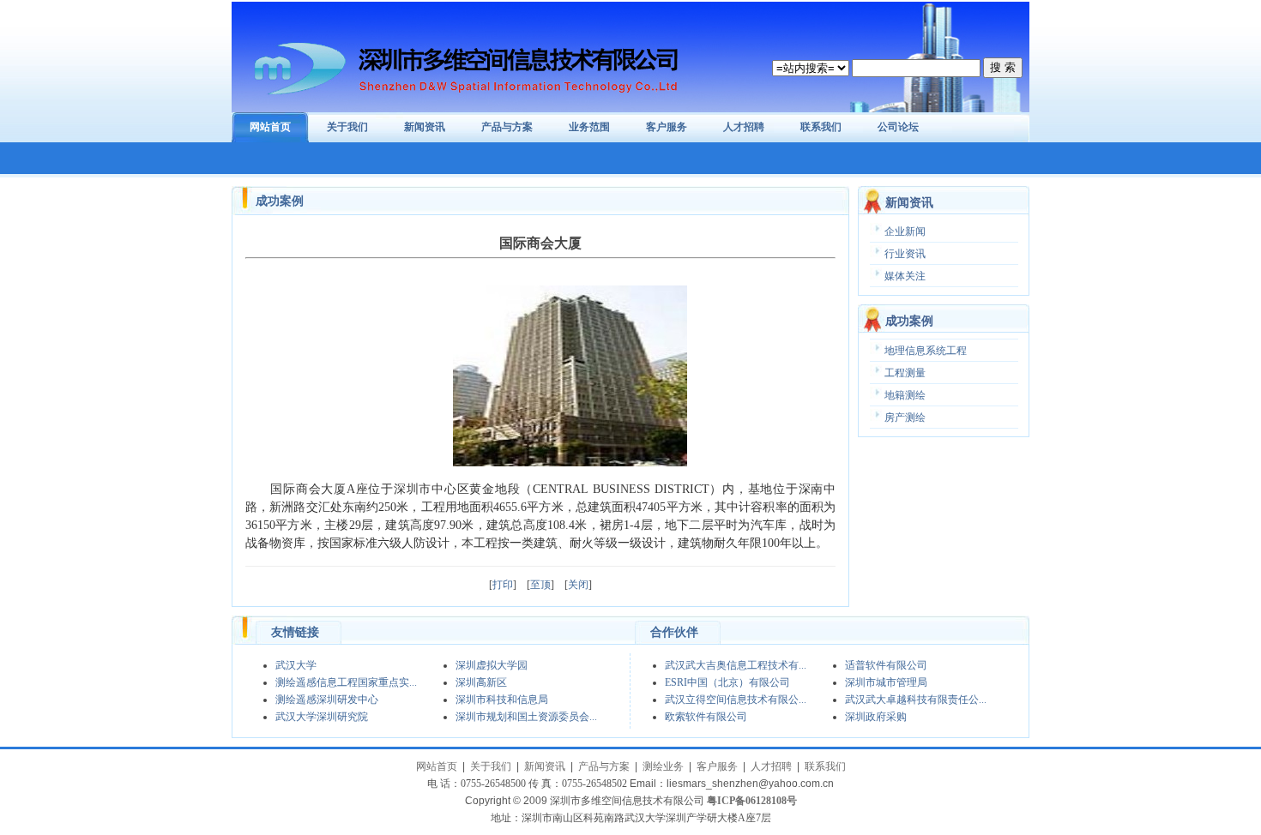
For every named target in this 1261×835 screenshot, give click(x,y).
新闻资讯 (424, 127)
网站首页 (270, 127)
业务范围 (589, 127)
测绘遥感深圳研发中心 (326, 700)
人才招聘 (743, 127)
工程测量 (905, 373)
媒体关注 (905, 276)
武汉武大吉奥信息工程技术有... (735, 665)
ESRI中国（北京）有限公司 (727, 682)
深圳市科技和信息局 (502, 700)
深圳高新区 (481, 682)
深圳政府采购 (876, 717)
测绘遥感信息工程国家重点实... (346, 682)
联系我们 (821, 127)
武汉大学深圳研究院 (321, 717)
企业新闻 (905, 231)
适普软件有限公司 (886, 665)
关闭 (578, 585)
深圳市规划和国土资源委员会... (526, 717)
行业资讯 (905, 254)
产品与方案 (507, 127)
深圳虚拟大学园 (492, 665)
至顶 (540, 585)
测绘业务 (663, 766)
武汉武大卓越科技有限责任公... (915, 700)
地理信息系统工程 (925, 351)
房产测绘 (905, 417)
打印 (502, 585)
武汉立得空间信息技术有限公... (735, 700)
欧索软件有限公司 (706, 717)
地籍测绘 (905, 395)
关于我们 (347, 127)
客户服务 (666, 127)
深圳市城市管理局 (886, 682)
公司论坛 (898, 127)
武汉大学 (296, 665)
